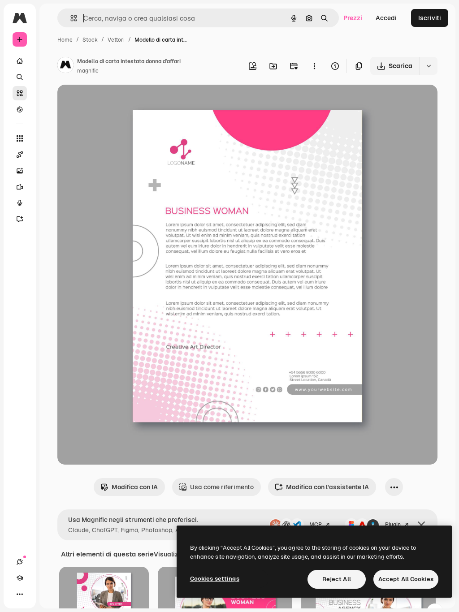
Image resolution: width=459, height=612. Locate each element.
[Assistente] (20, 219)
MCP (315, 524)
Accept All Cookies (405, 579)
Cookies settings (214, 578)
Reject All (336, 579)
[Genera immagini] (20, 171)
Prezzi (352, 18)
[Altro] (20, 594)
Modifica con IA (135, 487)
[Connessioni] (20, 562)
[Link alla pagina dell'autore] (65, 66)
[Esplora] (20, 109)
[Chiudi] (421, 525)
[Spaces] (20, 154)
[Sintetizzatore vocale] (20, 203)
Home (65, 39)
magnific (88, 70)
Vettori (116, 39)
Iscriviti (429, 18)
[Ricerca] (20, 77)
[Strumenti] (20, 138)
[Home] (20, 61)
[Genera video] (20, 187)
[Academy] (20, 578)
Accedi (386, 18)
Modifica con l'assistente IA (327, 487)
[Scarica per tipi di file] (428, 66)
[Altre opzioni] (314, 66)
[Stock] (20, 93)
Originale (116, 102)
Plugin (393, 524)
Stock (90, 39)
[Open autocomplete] (70, 18)
